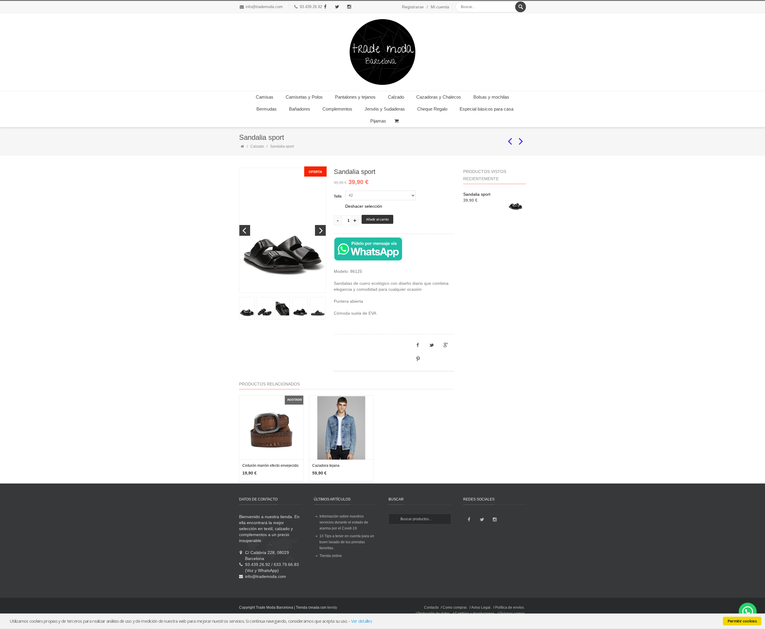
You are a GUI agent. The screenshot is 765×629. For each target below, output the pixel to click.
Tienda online (330, 556)
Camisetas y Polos (304, 97)
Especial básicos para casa (486, 108)
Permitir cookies (742, 621)
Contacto (431, 607)
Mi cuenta (440, 6)
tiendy (332, 607)
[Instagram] (349, 7)
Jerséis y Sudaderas (385, 108)
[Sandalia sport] (246, 308)
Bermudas (266, 108)
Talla (338, 196)
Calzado (396, 97)
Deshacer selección (363, 206)
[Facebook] (325, 7)
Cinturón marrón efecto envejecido (270, 465)
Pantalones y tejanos (355, 97)
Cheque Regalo (432, 108)
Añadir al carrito (377, 219)
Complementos (337, 108)
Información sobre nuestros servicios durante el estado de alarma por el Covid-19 (343, 522)
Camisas (264, 97)
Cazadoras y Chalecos (438, 97)
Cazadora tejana (325, 465)
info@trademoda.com (264, 6)
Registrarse (413, 6)
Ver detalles (361, 621)
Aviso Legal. (481, 607)
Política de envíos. (510, 607)
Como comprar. (455, 607)
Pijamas (378, 120)
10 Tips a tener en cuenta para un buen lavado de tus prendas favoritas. (346, 542)
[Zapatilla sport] (510, 138)
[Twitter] (337, 7)
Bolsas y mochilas (491, 97)
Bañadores (299, 108)
